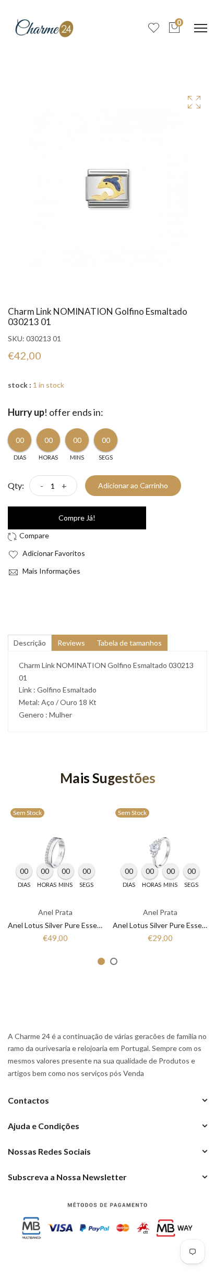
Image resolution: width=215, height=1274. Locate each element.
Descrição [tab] (30, 642)
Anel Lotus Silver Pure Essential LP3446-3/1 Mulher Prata (101, 925)
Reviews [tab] (71, 642)
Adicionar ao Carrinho (133, 485)
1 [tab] (101, 961)
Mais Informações (50, 570)
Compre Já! (76, 517)
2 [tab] (113, 961)
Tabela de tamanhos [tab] (129, 642)
